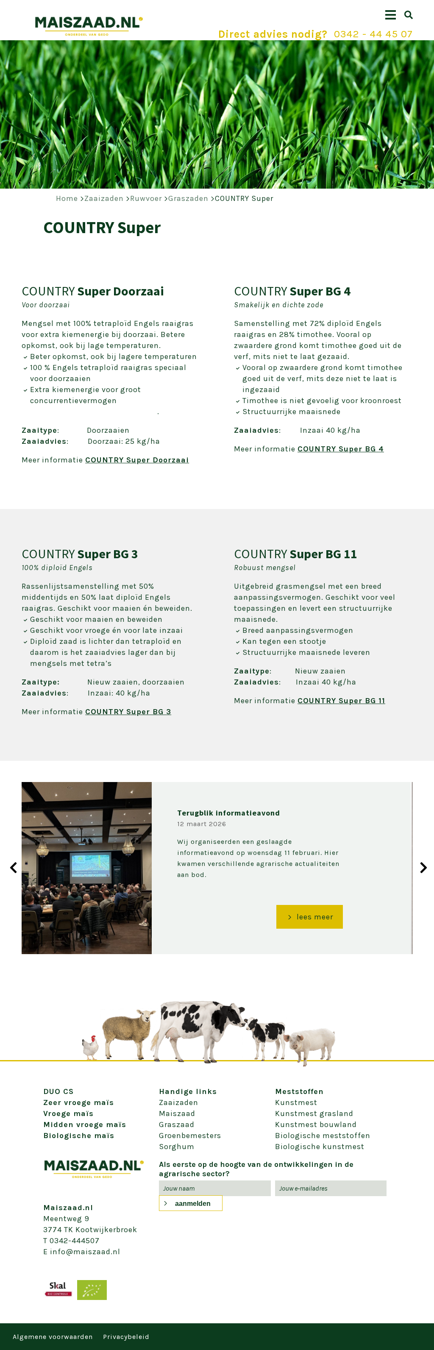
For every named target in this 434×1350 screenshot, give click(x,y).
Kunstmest (296, 1102)
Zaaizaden (104, 198)
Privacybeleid (126, 1337)
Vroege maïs (68, 1113)
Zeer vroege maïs (78, 1102)
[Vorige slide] (10, 867)
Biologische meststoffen (322, 1135)
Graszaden (188, 198)
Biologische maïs (78, 1135)
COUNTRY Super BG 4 (341, 449)
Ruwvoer (146, 198)
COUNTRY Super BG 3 (128, 711)
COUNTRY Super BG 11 (341, 700)
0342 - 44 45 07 (373, 34)
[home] (89, 34)
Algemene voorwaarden (53, 1337)
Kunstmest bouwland (316, 1124)
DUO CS (58, 1091)
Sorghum (177, 1146)
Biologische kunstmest (319, 1146)
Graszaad (177, 1124)
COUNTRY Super (244, 198)
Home (67, 198)
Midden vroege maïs (84, 1124)
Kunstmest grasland (314, 1113)
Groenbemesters (190, 1135)
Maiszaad (177, 1113)
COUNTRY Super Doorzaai (137, 460)
